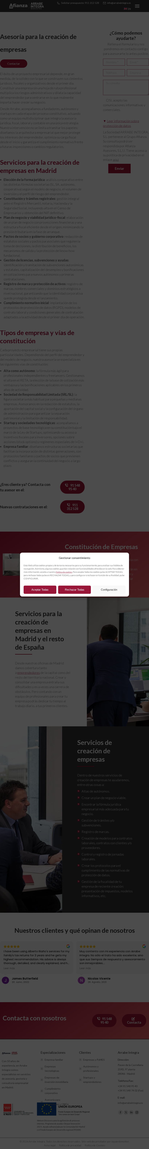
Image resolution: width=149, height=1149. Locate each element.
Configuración (109, 589)
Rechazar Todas (74, 589)
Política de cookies (64, 571)
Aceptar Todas (40, 589)
